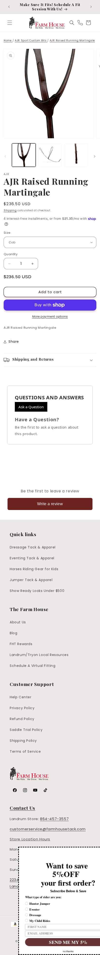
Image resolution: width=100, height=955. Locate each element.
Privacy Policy (22, 708)
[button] (9, 22)
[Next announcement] (91, 6)
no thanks (50, 951)
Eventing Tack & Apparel (32, 558)
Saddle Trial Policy (26, 729)
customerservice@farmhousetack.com (48, 828)
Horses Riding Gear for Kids (34, 569)
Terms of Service (25, 751)
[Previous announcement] (9, 6)
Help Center (21, 697)
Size (7, 232)
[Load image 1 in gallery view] (24, 155)
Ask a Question (31, 406)
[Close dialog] (97, 849)
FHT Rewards (21, 644)
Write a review (50, 504)
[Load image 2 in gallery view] (50, 155)
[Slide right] (94, 156)
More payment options (50, 316)
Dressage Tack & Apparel (33, 547)
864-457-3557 (54, 818)
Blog (13, 633)
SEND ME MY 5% (50, 942)
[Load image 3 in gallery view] (76, 155)
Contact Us (22, 808)
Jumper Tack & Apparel (31, 579)
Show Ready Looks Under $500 (37, 590)
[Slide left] (5, 156)
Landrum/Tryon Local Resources (39, 654)
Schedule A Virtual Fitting (33, 665)
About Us (18, 622)
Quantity (10, 254)
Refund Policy (22, 718)
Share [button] (13, 341)
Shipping (10, 210)
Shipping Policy (23, 740)
